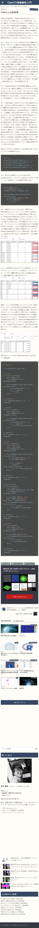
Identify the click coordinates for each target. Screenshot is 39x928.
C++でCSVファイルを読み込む (11, 905)
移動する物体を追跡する (9, 901)
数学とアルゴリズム (17, 563)
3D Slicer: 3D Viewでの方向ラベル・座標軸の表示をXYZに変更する (24, 885)
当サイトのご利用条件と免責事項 (13, 810)
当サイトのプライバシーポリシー (13, 812)
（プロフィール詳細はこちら (15, 786)
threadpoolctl (5, 177)
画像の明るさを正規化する (9, 914)
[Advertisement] (19, 725)
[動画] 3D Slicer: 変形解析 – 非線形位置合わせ (24, 872)
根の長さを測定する (7, 909)
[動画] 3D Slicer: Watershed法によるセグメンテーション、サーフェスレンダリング (24, 867)
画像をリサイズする (7, 907)
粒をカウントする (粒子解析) (10, 903)
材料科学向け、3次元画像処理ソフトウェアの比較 (24, 859)
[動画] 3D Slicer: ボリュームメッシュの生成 (24, 879)
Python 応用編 (6, 563)
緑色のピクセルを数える (9, 912)
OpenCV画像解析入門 (19, 2)
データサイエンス (29, 563)
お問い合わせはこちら (19, 596)
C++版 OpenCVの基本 (8, 899)
